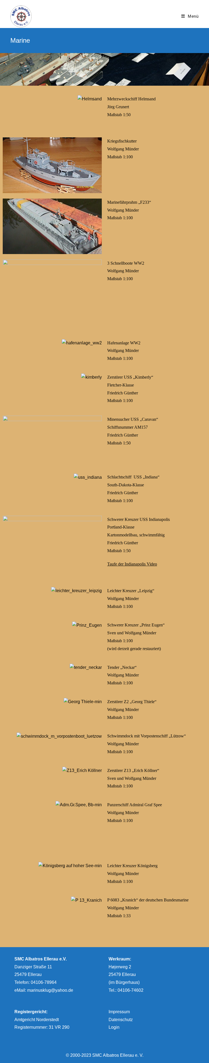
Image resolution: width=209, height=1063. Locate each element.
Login (114, 1027)
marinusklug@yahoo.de (50, 990)
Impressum (119, 1011)
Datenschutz (121, 1019)
